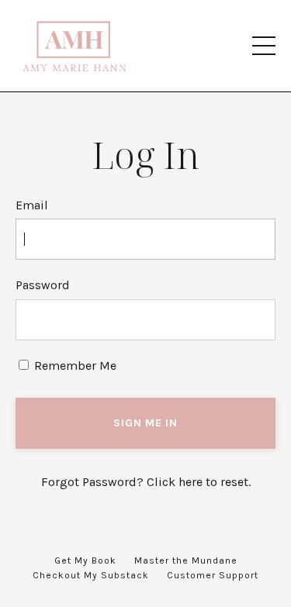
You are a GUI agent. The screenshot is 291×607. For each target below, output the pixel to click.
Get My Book (85, 560)
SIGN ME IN (145, 422)
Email (32, 205)
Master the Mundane (185, 560)
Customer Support (212, 575)
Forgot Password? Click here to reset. (146, 481)
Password (43, 285)
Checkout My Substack (91, 575)
